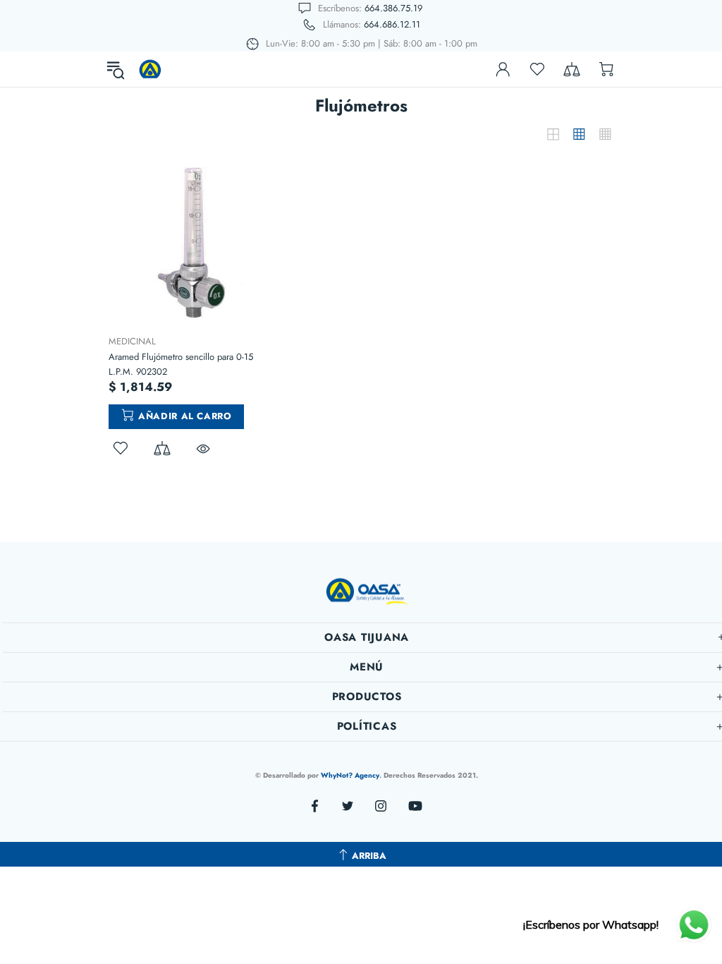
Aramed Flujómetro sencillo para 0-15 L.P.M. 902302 (181, 364)
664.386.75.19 (393, 8)
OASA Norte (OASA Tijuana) (150, 69)
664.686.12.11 (392, 24)
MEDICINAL (132, 341)
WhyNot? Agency (350, 775)
